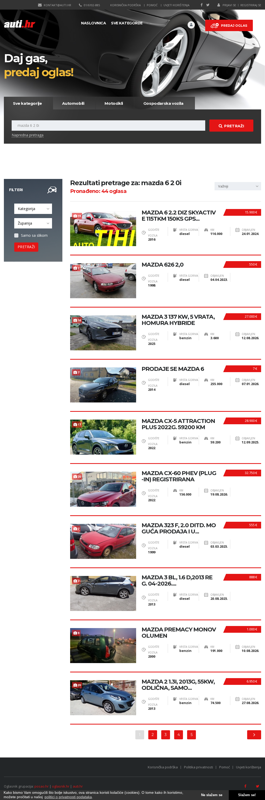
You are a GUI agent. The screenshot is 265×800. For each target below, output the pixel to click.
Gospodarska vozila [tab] (163, 103)
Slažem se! (247, 795)
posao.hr (41, 786)
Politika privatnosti (198, 767)
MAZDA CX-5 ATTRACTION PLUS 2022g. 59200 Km (178, 424)
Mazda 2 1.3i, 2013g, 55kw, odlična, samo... (178, 685)
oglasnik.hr (60, 786)
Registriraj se (250, 5)
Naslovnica (93, 23)
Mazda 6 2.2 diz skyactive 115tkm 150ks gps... (179, 216)
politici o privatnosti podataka (68, 797)
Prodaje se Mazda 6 (173, 369)
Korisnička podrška (125, 5)
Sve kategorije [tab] (27, 103)
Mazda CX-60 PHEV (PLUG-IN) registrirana (179, 476)
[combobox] (33, 209)
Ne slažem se (211, 795)
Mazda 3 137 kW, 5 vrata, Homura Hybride (178, 320)
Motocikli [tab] (114, 103)
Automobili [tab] (73, 103)
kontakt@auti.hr (57, 5)
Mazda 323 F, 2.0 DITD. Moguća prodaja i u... (179, 528)
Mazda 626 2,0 (162, 265)
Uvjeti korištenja (176, 5)
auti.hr (78, 786)
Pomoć (152, 5)
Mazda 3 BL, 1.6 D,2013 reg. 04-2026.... (177, 580)
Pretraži (234, 126)
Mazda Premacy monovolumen (179, 633)
